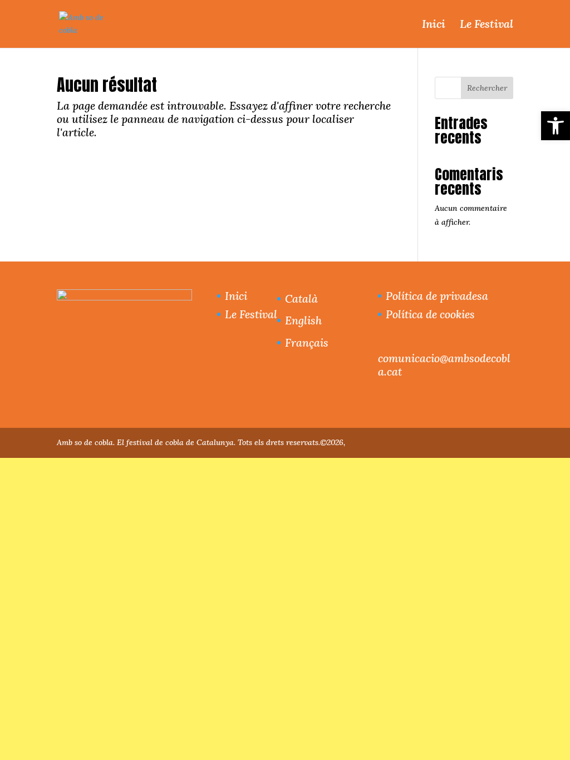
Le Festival (486, 24)
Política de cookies (430, 314)
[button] (555, 125)
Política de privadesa (437, 296)
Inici (433, 24)
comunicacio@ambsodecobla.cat (444, 364)
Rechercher (487, 88)
